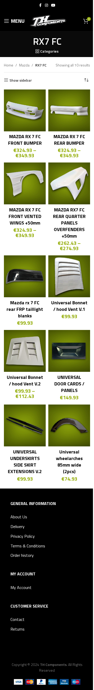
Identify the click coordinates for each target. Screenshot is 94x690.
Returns (17, 629)
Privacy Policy (22, 536)
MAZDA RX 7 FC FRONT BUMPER (25, 140)
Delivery (17, 526)
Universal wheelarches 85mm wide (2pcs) (69, 461)
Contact (17, 619)
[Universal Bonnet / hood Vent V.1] (69, 276)
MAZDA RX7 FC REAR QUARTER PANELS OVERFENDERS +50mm (69, 223)
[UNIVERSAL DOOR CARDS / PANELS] (69, 351)
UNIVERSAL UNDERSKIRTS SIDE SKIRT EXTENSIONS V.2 (25, 461)
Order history (22, 555)
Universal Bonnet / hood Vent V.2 (25, 380)
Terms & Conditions (27, 546)
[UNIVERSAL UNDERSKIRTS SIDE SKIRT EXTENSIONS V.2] (25, 425)
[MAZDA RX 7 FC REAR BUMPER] (69, 110)
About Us (18, 517)
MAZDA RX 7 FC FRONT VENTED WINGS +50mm (25, 216)
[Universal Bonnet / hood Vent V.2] (25, 351)
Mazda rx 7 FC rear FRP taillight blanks (25, 309)
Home (8, 65)
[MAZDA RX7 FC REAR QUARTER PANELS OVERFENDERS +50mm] (69, 183)
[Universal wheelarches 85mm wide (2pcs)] (69, 425)
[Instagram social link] (46, 5)
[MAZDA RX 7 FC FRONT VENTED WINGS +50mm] (25, 183)
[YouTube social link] (53, 5)
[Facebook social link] (40, 5)
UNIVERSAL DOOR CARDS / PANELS (69, 384)
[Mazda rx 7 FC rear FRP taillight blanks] (25, 276)
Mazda (24, 65)
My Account (21, 587)
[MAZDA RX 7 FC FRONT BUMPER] (25, 110)
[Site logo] (48, 20)
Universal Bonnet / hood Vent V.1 (69, 306)
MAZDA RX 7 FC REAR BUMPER (69, 140)
